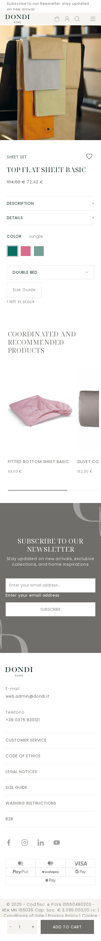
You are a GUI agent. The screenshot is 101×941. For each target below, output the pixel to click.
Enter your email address (32, 595)
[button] (48, 129)
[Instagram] (30, 843)
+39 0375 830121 (23, 720)
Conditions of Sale (24, 915)
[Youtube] (62, 843)
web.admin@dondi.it (27, 696)
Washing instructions (31, 803)
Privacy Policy (63, 915)
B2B (9, 819)
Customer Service (26, 740)
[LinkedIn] (46, 843)
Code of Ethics (23, 756)
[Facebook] (14, 843)
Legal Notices (21, 771)
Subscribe (50, 609)
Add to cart (67, 927)
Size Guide (24, 290)
